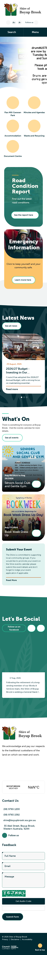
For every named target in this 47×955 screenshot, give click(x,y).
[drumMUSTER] (23, 63)
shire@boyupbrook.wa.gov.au (19, 820)
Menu (35, 32)
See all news (11, 326)
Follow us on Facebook (14, 628)
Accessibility (27, 939)
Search (12, 32)
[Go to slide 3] (26, 397)
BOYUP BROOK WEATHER (23, 787)
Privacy (5, 939)
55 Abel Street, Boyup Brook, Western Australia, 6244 (19, 827)
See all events (11, 437)
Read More (11, 580)
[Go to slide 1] (21, 397)
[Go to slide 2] (24, 397)
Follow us (29, 22)
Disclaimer (15, 939)
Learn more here (23, 280)
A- (20, 22)
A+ (14, 22)
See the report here (23, 215)
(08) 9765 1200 (11, 809)
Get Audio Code (23, 901)
